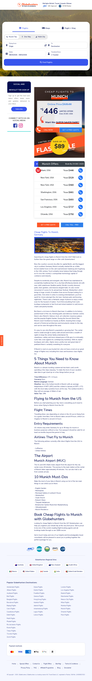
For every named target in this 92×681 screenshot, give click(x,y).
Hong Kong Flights (40, 599)
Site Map (58, 664)
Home (14, 664)
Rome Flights (11, 628)
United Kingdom (37, 565)
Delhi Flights (11, 615)
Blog (58, 668)
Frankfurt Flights (39, 593)
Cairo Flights (11, 609)
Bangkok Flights (12, 599)
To (52, 43)
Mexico (14, 571)
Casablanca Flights (13, 612)
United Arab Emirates (75, 571)
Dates (11, 52)
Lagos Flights (38, 612)
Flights (25, 28)
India (58, 571)
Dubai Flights (38, 587)
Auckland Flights (12, 593)
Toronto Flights (12, 634)
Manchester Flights (67, 596)
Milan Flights (65, 602)
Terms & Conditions (71, 664)
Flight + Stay (70, 28)
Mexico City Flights (67, 599)
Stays (47, 28)
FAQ (35, 668)
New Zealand (55, 565)
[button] (1, 340)
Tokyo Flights (11, 631)
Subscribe (19, 109)
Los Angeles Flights (67, 590)
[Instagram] (21, 125)
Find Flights (47, 62)
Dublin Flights (38, 590)
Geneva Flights (39, 596)
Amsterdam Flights (13, 587)
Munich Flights (65, 609)
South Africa (73, 565)
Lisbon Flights (38, 615)
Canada (45, 571)
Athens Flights (11, 590)
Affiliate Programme (47, 668)
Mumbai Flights (66, 606)
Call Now (48, 130)
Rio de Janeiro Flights (14, 625)
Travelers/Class (56, 52)
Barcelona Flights (12, 602)
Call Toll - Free (72, 225)
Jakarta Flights (38, 606)
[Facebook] (15, 125)
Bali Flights (10, 596)
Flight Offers (48, 664)
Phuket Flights (11, 621)
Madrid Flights (65, 593)
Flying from (12, 43)
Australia (21, 565)
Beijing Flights (11, 606)
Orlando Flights (66, 612)
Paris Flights (65, 615)
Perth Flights (11, 618)
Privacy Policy (25, 668)
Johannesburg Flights (41, 609)
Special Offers (24, 664)
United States (29, 571)
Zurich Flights (11, 637)
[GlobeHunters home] (28, 5)
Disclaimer (67, 668)
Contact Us (36, 664)
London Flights (66, 587)
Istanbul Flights (39, 602)
